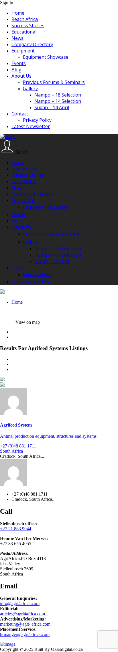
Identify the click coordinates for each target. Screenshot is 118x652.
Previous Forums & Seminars (54, 82)
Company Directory (32, 44)
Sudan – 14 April (51, 107)
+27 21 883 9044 (15, 528)
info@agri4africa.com (20, 603)
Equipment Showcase (45, 57)
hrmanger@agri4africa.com (25, 634)
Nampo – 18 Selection (57, 95)
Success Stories (27, 25)
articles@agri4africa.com (22, 613)
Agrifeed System (16, 425)
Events (18, 63)
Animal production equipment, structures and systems (48, 436)
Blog (16, 69)
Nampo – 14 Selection (57, 101)
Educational (23, 32)
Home (17, 13)
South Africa (11, 451)
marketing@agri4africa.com (25, 624)
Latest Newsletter (30, 126)
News (17, 38)
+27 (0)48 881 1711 (18, 445)
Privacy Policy (37, 120)
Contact (19, 114)
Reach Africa (24, 19)
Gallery (30, 88)
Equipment (23, 51)
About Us (21, 76)
